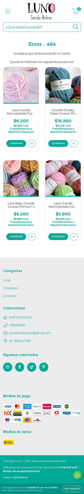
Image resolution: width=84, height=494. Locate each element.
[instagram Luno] (7, 367)
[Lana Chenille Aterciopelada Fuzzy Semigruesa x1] (74, 236)
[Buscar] (76, 27)
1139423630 (17, 325)
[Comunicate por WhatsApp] (77, 475)
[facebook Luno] (19, 367)
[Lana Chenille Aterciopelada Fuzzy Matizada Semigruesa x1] (32, 143)
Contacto (9, 296)
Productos (10, 288)
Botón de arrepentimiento (21, 471)
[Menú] (7, 11)
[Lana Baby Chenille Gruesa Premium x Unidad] (32, 236)
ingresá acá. (69, 467)
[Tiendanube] (16, 477)
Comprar (16, 143)
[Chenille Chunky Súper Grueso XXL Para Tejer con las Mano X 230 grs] (74, 143)
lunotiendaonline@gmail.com (30, 333)
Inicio (7, 280)
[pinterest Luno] (43, 367)
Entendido (72, 488)
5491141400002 (20, 317)
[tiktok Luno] (31, 367)
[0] (75, 12)
